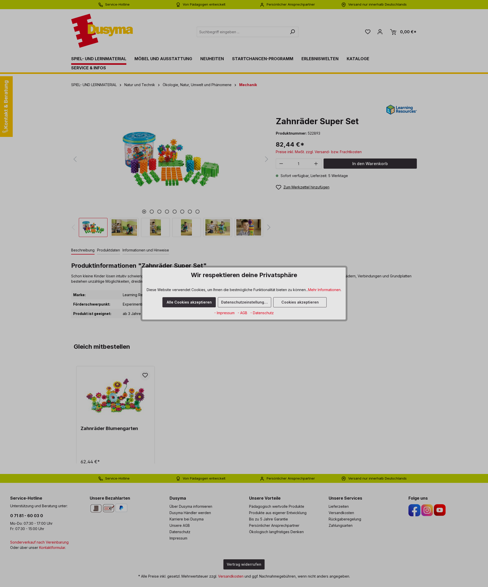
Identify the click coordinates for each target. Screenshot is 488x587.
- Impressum (225, 313)
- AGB (243, 313)
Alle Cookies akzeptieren (189, 302)
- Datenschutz (262, 313)
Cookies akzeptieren (300, 302)
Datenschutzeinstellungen (245, 302)
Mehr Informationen (324, 290)
